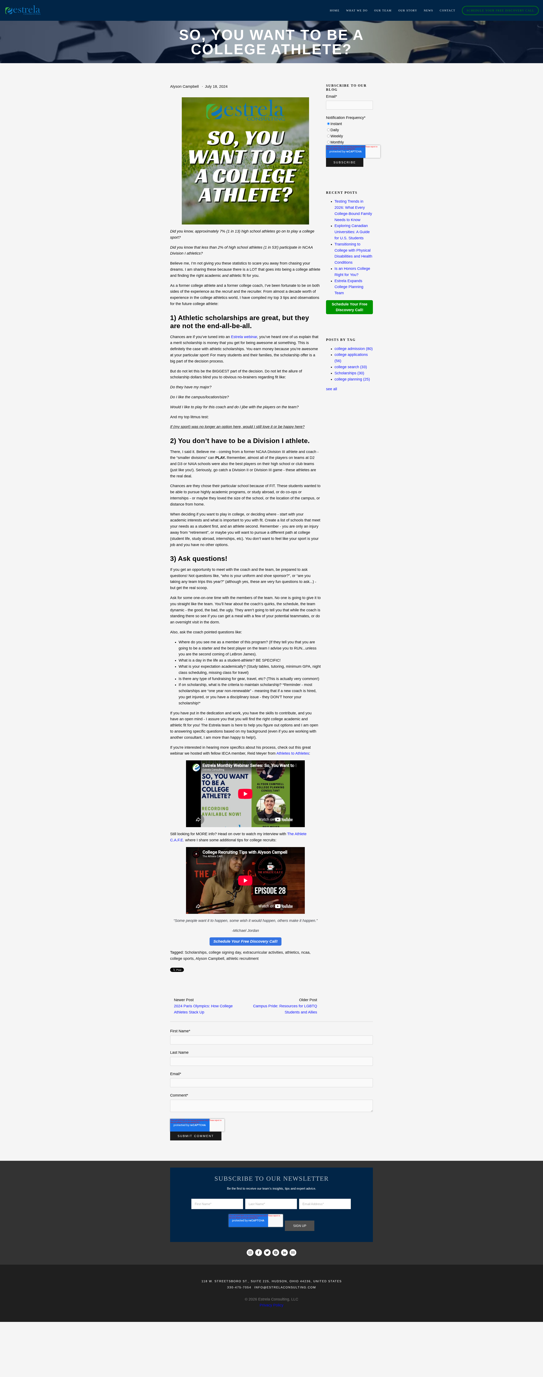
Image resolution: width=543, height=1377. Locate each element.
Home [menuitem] (335, 10)
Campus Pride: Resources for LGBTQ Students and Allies (285, 1009)
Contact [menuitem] (447, 10)
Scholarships (196, 952)
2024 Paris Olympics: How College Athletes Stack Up (203, 1009)
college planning (352, 379)
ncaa (305, 952)
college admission (353, 349)
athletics (292, 952)
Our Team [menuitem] (383, 10)
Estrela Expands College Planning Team (348, 287)
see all (331, 389)
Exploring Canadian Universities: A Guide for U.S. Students (352, 232)
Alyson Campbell (184, 86)
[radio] (349, 124)
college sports (182, 958)
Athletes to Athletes (292, 753)
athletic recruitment (242, 958)
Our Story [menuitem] (407, 10)
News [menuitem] (428, 10)
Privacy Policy (271, 1305)
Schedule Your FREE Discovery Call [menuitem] (500, 10)
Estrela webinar (244, 337)
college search (350, 367)
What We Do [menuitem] (357, 10)
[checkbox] (349, 133)
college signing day (225, 952)
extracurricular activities (263, 952)
